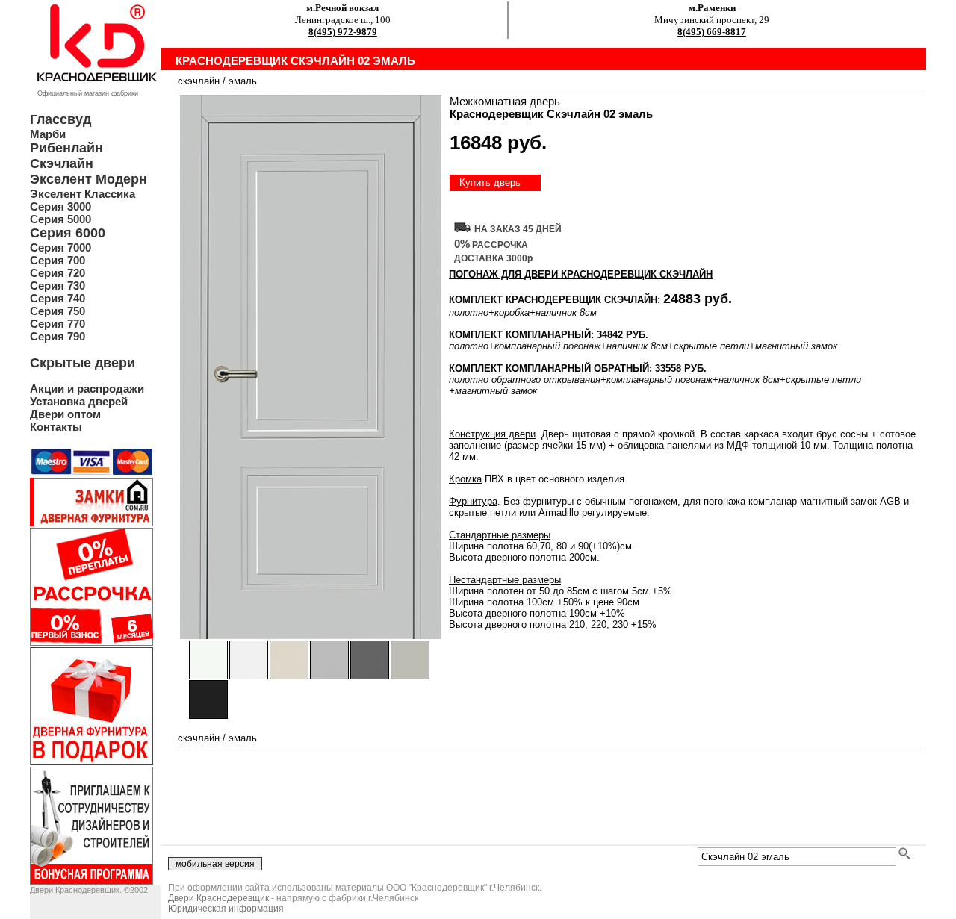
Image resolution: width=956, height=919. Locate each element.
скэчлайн (199, 81)
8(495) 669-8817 (711, 31)
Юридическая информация (226, 908)
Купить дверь (490, 182)
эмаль (243, 81)
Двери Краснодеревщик (218, 898)
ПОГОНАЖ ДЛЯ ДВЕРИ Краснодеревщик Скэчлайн (581, 274)
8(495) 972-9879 (342, 31)
